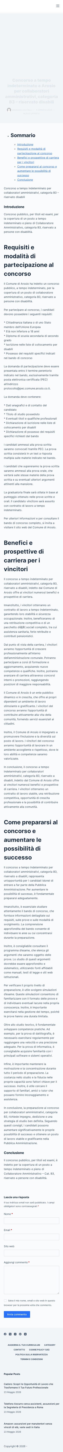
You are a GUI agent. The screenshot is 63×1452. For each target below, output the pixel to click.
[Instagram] (15, 1334)
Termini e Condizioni (31, 1359)
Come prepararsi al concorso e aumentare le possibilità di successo (37, 171)
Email (8, 1230)
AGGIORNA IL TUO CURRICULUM (24, 1345)
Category (49, 1345)
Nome (8, 1214)
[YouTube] (25, 1334)
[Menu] (57, 5)
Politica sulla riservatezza (31, 1354)
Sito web (9, 1246)
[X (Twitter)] (10, 1334)
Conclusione (25, 179)
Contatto (19, 1349)
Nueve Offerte (31, 113)
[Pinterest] (20, 1334)
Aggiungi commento (17, 1262)
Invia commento (17, 1314)
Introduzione (25, 144)
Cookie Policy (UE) (39, 1349)
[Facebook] (5, 1334)
